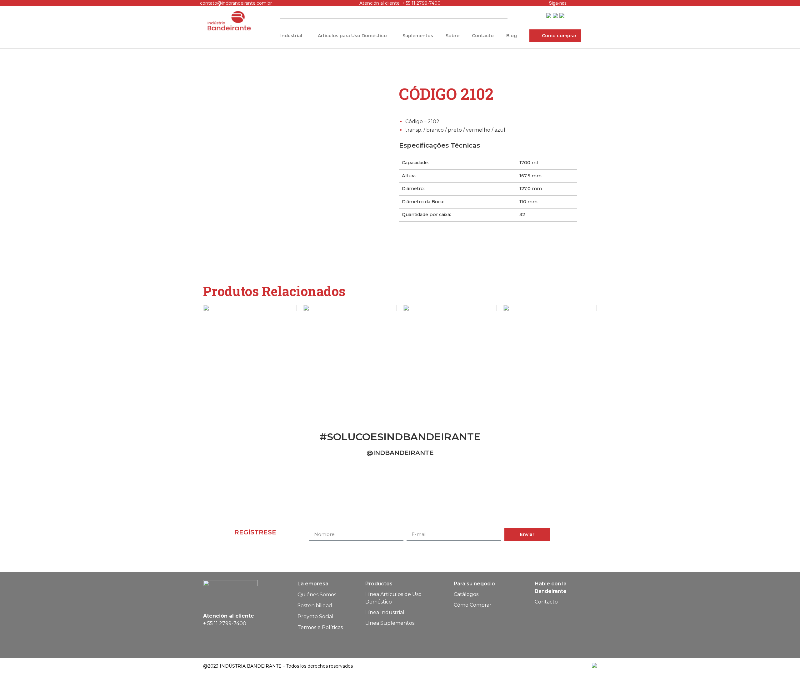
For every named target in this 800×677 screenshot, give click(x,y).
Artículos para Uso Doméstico (352, 35)
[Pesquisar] (506, 15)
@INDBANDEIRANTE (400, 453)
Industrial (291, 35)
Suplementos (417, 35)
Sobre (452, 35)
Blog (511, 35)
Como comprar (559, 35)
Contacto (483, 35)
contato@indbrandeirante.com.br (236, 3)
